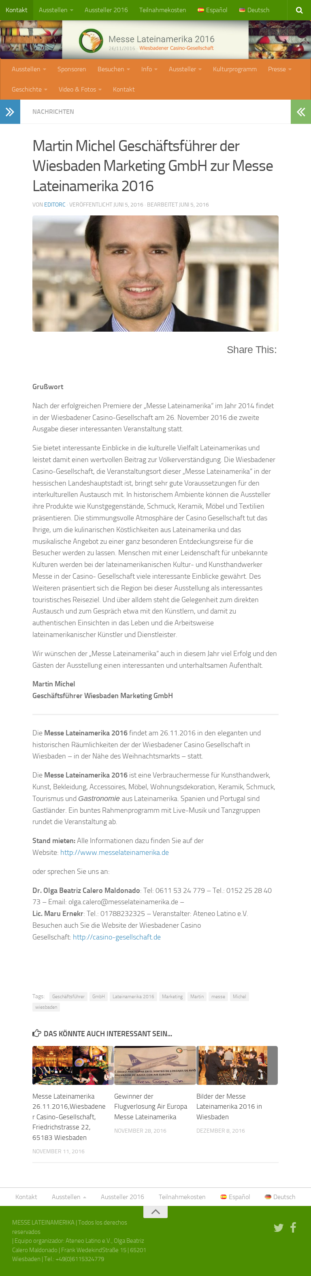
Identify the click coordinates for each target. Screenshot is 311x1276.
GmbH (98, 996)
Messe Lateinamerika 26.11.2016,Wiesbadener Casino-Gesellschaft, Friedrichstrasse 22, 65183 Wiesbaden (69, 1117)
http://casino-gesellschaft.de (117, 937)
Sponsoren (72, 69)
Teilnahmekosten (162, 10)
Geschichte (27, 89)
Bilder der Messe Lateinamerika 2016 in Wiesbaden (229, 1106)
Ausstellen (53, 10)
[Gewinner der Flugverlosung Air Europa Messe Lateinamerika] (155, 1065)
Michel (239, 996)
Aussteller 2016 (106, 10)
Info (146, 69)
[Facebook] (293, 1227)
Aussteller (182, 69)
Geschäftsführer (68, 996)
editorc (55, 204)
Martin (197, 996)
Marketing (172, 996)
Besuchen (111, 69)
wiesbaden (46, 1007)
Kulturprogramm (235, 69)
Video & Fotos (77, 89)
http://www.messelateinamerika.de (114, 852)
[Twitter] (278, 1227)
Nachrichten (53, 111)
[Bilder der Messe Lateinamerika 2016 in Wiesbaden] (237, 1065)
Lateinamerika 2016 (133, 996)
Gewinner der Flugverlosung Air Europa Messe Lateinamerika (150, 1106)
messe (218, 996)
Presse (277, 69)
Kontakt (17, 10)
